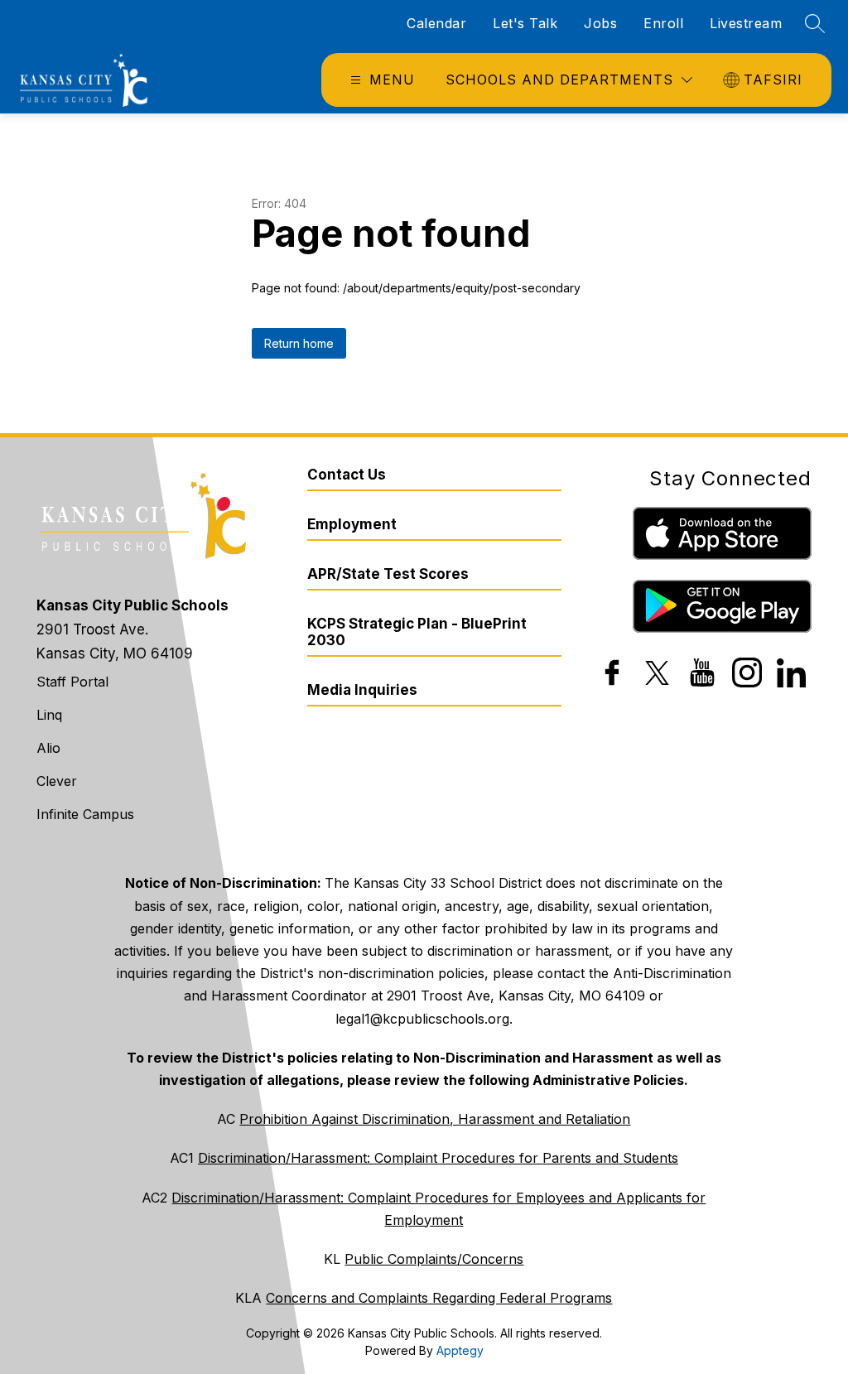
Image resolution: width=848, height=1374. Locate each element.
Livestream (746, 23)
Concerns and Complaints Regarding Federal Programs (439, 1298)
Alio (48, 748)
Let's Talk (525, 23)
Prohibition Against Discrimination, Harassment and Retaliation (434, 1119)
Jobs (600, 23)
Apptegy (460, 1350)
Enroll (663, 23)
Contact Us (346, 474)
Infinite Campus (85, 814)
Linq (49, 714)
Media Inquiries (362, 690)
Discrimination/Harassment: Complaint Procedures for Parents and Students (438, 1158)
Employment (352, 524)
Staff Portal (72, 681)
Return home (299, 343)
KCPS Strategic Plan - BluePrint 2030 (417, 631)
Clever (56, 781)
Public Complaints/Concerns (433, 1259)
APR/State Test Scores (388, 574)
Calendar (436, 23)
